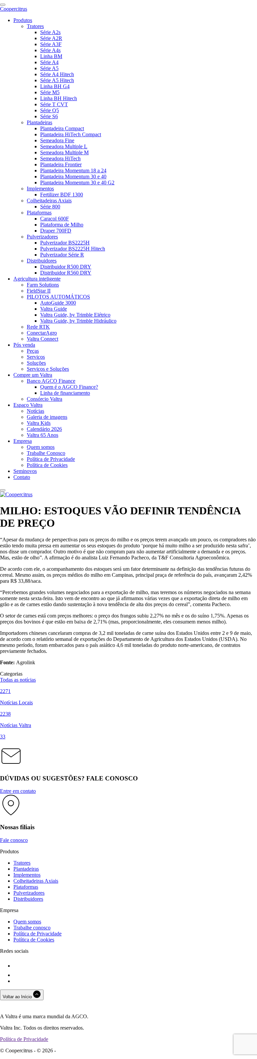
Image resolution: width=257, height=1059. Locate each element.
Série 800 (50, 206)
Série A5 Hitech (57, 80)
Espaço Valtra (27, 405)
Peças (33, 351)
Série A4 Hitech (57, 74)
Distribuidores (42, 260)
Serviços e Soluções (48, 369)
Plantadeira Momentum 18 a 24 (73, 170)
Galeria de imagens (47, 417)
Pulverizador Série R (62, 254)
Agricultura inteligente (37, 279)
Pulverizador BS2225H (65, 242)
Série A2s (50, 32)
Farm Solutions (43, 285)
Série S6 (49, 116)
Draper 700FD (55, 230)
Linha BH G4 (55, 86)
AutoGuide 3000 (58, 303)
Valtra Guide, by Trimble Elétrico (75, 315)
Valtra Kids (39, 423)
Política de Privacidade (51, 459)
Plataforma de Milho (61, 224)
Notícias (35, 411)
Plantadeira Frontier (61, 164)
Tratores (35, 26)
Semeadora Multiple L (63, 146)
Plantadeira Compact (62, 128)
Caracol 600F (54, 218)
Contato (21, 477)
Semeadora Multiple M (64, 152)
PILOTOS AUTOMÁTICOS (58, 297)
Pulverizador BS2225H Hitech (72, 248)
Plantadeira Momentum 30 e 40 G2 (77, 182)
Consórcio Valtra (44, 399)
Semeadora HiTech (60, 158)
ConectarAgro (42, 333)
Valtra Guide (53, 309)
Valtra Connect (42, 339)
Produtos (22, 20)
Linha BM (51, 56)
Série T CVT (54, 104)
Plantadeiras (39, 122)
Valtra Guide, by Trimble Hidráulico (78, 321)
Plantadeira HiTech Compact (70, 134)
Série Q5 (49, 110)
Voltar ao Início (18, 996)
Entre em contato (18, 791)
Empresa (22, 441)
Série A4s (50, 50)
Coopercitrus (13, 9)
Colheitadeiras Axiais (49, 200)
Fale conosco (14, 840)
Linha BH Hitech (58, 98)
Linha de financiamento (65, 393)
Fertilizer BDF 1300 (61, 194)
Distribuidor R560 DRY (65, 273)
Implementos (40, 188)
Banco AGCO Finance (51, 381)
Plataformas (39, 212)
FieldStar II (39, 291)
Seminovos (25, 471)
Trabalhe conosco (32, 927)
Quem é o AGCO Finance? (69, 387)
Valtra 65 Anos (42, 435)
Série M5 (50, 92)
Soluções (36, 363)
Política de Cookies (47, 465)
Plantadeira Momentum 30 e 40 (73, 176)
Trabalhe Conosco (46, 453)
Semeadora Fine (57, 140)
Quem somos (41, 447)
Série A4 (49, 62)
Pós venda (24, 345)
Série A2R (51, 38)
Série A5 (49, 68)
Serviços (36, 357)
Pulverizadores (42, 236)
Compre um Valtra (32, 375)
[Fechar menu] (2, 490)
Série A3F (51, 44)
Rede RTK (38, 327)
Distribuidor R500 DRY (65, 267)
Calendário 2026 (44, 429)
